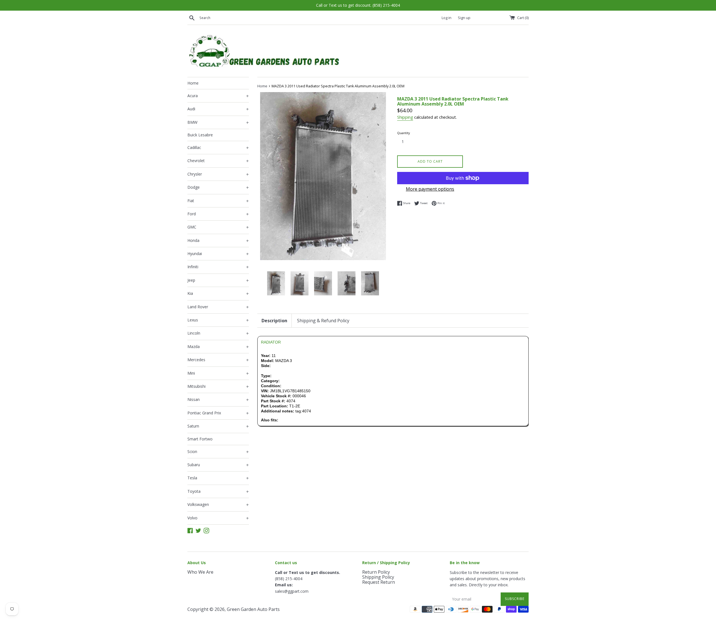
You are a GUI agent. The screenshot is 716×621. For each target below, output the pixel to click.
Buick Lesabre (200, 134)
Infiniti (218, 267)
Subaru (218, 465)
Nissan (218, 400)
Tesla (218, 478)
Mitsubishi (218, 387)
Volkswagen (218, 505)
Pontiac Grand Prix (218, 413)
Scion (218, 452)
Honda (218, 241)
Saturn (218, 426)
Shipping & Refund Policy (323, 320)
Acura (218, 96)
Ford (218, 214)
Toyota (218, 492)
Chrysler (218, 174)
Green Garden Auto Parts (253, 609)
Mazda (218, 347)
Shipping (405, 117)
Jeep (218, 280)
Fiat (218, 201)
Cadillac (218, 148)
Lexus (218, 320)
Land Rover (218, 307)
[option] (276, 283)
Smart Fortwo (200, 439)
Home (193, 83)
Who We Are (200, 572)
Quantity (403, 133)
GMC (218, 227)
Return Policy (376, 572)
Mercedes (218, 360)
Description (274, 320)
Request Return (378, 582)
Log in (446, 17)
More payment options (430, 189)
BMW (218, 123)
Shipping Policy (378, 577)
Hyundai (218, 254)
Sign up (464, 17)
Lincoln (218, 333)
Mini (218, 373)
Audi (218, 109)
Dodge (218, 188)
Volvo (218, 518)
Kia (218, 294)
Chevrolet (218, 161)
